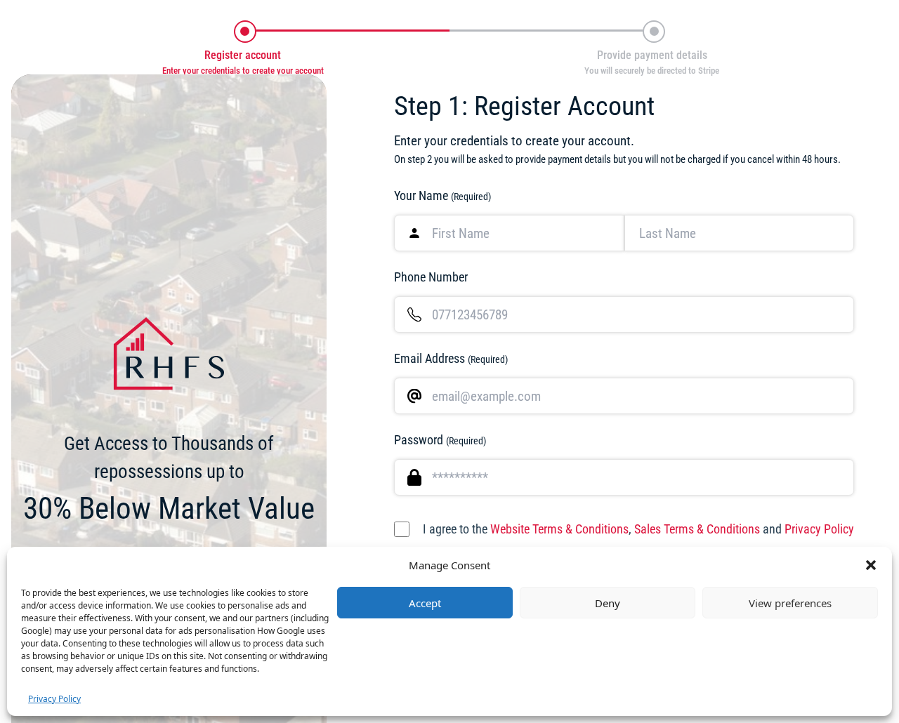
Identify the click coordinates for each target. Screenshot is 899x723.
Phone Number (431, 277)
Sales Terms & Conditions (697, 529)
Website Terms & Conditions (559, 529)
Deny (607, 603)
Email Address (451, 359)
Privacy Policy (54, 699)
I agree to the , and (638, 529)
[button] (871, 565)
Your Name (442, 196)
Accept (425, 603)
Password (440, 440)
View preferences (790, 603)
